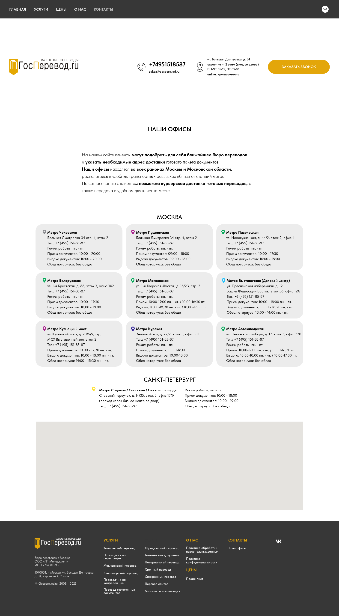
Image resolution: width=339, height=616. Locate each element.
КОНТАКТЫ (103, 9)
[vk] (325, 9)
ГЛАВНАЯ (17, 9)
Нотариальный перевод (162, 562)
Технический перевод (119, 548)
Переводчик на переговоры (115, 556)
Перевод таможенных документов (119, 591)
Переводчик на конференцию (115, 581)
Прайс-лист (194, 578)
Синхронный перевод (160, 576)
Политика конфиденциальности (201, 560)
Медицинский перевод (120, 565)
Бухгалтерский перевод (120, 572)
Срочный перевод (158, 569)
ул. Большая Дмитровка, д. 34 (228, 59)
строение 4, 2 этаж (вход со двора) (233, 64)
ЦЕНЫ (61, 9)
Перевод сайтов (156, 584)
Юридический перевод (161, 548)
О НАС (80, 9)
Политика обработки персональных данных (202, 549)
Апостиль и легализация (162, 591)
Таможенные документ (161, 555)
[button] (299, 67)
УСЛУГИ (41, 9)
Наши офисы (236, 548)
